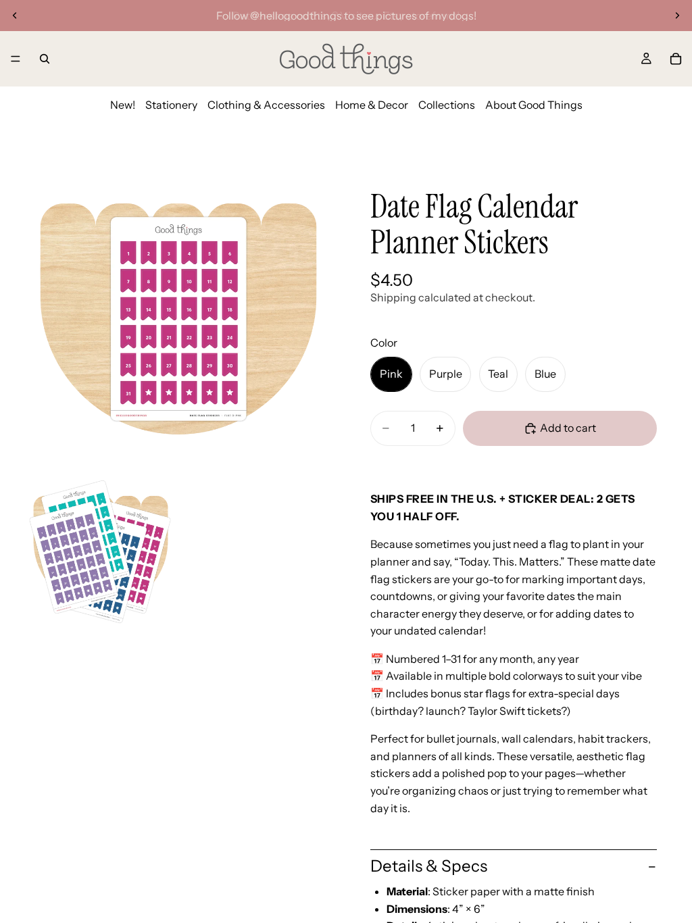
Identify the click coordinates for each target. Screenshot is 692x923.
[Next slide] (677, 15)
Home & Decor (371, 104)
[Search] (44, 59)
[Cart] (676, 59)
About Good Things (534, 104)
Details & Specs (428, 866)
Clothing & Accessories (266, 104)
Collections (446, 104)
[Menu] (15, 58)
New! (122, 104)
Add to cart (568, 427)
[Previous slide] (15, 15)
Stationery (171, 104)
